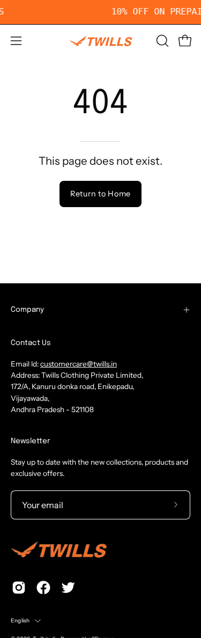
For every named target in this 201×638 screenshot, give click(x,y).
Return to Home (100, 194)
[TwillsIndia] (101, 41)
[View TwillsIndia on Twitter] (68, 588)
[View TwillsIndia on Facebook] (43, 588)
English (20, 620)
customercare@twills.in (78, 364)
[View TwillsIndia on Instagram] (19, 588)
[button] (161, 40)
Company (27, 309)
